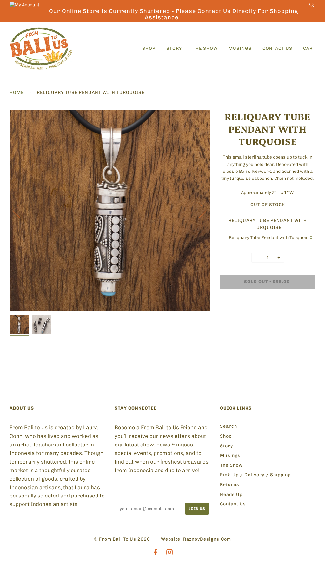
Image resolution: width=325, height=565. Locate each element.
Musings (240, 48)
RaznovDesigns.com (207, 539)
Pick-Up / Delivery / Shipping (255, 474)
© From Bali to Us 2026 (122, 539)
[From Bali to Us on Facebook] (155, 553)
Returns (229, 484)
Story (174, 48)
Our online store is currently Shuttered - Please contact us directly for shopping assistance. (173, 14)
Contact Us (277, 48)
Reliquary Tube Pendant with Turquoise (268, 224)
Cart (309, 48)
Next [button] (198, 210)
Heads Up (231, 494)
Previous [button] (20, 210)
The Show (205, 48)
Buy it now (240, 301)
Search (228, 426)
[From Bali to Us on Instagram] (169, 553)
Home (17, 92)
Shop (149, 48)
